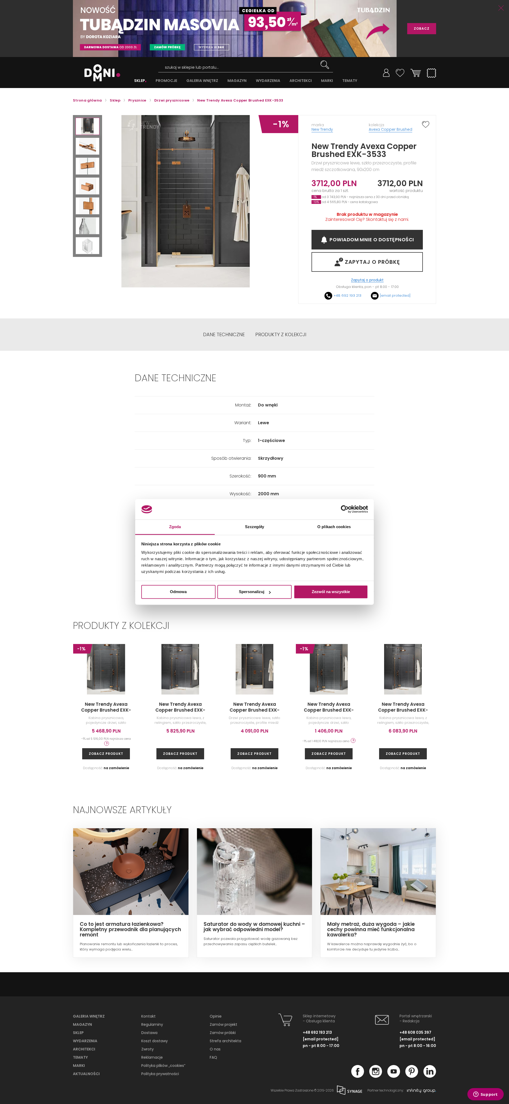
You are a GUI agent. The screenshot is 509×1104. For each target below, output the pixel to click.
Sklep (78, 1032)
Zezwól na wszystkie (331, 592)
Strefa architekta (225, 1041)
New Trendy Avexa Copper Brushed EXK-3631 (403, 710)
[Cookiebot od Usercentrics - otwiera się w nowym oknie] (345, 509)
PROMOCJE (166, 80)
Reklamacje (152, 1057)
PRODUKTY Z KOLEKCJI (280, 335)
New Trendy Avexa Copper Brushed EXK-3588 (106, 710)
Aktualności (86, 1073)
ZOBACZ (421, 28)
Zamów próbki (223, 1032)
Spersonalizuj (251, 592)
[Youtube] (393, 1076)
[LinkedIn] (429, 1076)
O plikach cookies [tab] (334, 526)
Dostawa (149, 1032)
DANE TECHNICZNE (224, 335)
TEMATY (349, 80)
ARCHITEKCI (300, 80)
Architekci (84, 1049)
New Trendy (322, 129)
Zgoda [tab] (175, 526)
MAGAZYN (237, 80)
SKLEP (139, 80)
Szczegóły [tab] (254, 526)
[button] (87, 126)
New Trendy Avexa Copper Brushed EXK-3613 (180, 710)
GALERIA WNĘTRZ (202, 80)
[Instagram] (375, 1076)
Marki (79, 1065)
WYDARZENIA (268, 80)
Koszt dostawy (154, 1041)
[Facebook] (357, 1076)
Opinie (216, 1016)
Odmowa (178, 592)
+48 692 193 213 (347, 295)
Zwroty (147, 1049)
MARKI (327, 80)
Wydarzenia (85, 1041)
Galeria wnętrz (89, 1016)
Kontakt (148, 1016)
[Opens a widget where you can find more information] (485, 1094)
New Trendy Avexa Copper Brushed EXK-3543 (254, 710)
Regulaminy (152, 1024)
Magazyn (82, 1024)
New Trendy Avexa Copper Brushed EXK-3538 (477, 710)
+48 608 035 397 (415, 1032)
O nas (215, 1049)
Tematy (80, 1057)
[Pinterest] (411, 1076)
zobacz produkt (106, 753)
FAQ (213, 1057)
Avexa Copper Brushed (390, 129)
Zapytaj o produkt (367, 280)
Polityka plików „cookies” (163, 1065)
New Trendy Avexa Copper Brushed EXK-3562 (329, 710)
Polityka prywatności (160, 1073)
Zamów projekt (223, 1024)
